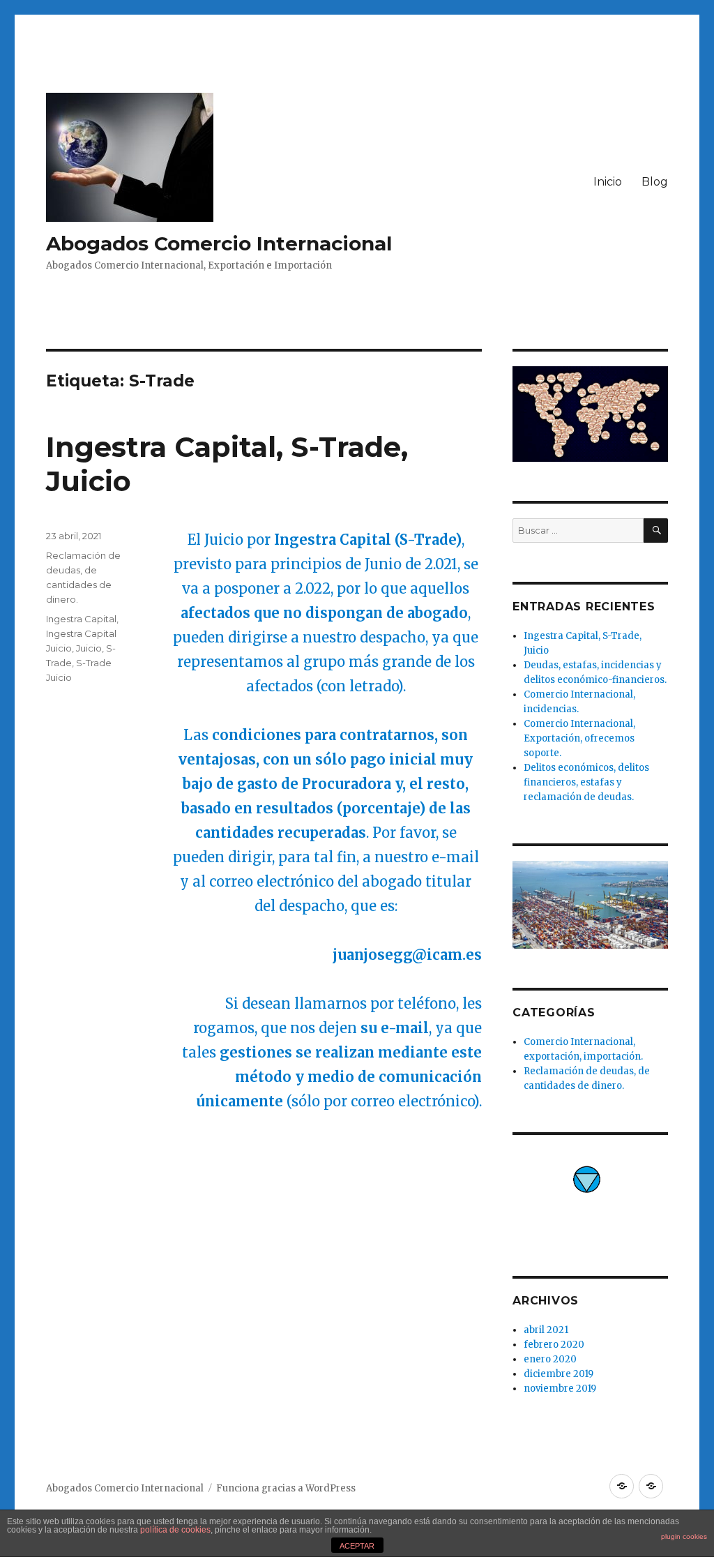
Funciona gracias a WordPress (286, 1488)
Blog (654, 181)
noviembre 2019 (560, 1388)
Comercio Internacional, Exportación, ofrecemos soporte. (579, 738)
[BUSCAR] (656, 530)
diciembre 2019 (558, 1374)
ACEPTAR (357, 1546)
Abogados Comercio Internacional (219, 243)
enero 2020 (550, 1359)
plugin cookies (684, 1536)
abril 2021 (546, 1330)
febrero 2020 (554, 1345)
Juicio (89, 648)
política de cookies (175, 1530)
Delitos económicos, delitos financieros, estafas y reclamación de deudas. (586, 782)
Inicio (607, 181)
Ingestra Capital (81, 618)
